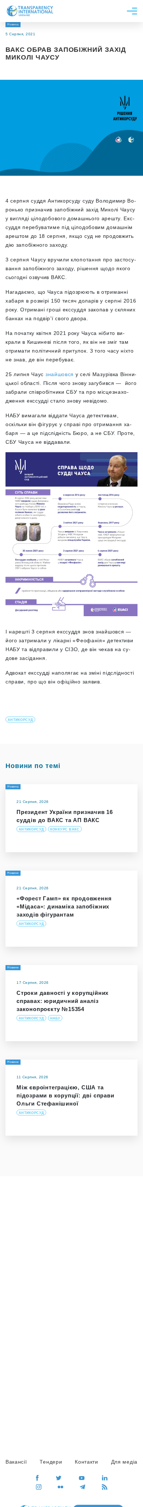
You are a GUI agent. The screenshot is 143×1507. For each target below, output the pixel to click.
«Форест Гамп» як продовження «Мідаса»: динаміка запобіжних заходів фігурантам (63, 906)
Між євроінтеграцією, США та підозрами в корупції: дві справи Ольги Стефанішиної (65, 1095)
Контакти (86, 1462)
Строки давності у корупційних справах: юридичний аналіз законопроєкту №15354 (62, 1001)
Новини (13, 873)
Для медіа (124, 1462)
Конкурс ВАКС (65, 829)
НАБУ (55, 1018)
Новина (13, 24)
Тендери (51, 1462)
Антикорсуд (20, 720)
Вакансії (16, 1462)
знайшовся (59, 374)
